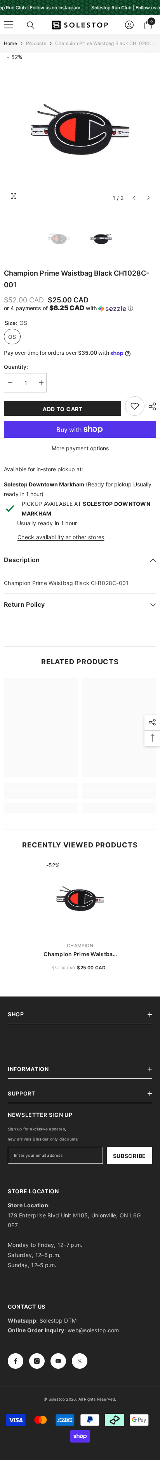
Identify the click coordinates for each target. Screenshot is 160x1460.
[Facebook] (15, 1361)
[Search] (30, 25)
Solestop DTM (57, 1320)
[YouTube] (58, 1361)
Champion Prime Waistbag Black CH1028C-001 (79, 954)
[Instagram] (37, 1361)
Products (36, 43)
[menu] (8, 25)
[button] (134, 198)
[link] (41, 795)
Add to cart (63, 409)
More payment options (80, 448)
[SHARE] (150, 406)
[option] (80, 129)
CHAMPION (80, 945)
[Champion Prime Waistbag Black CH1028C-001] (80, 898)
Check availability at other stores (60, 537)
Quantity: (16, 366)
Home (10, 43)
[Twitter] (79, 1361)
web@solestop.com (93, 1330)
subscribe (129, 1156)
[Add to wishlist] (134, 406)
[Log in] (129, 25)
